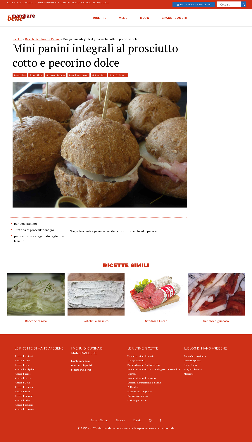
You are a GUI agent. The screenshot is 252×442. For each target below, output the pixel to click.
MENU (123, 18)
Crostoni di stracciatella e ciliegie (144, 382)
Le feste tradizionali (81, 369)
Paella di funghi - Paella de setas (143, 365)
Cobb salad (132, 387)
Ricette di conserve (24, 409)
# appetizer (36, 75)
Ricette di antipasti (24, 356)
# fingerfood (98, 75)
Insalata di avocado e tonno (141, 378)
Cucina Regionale (192, 360)
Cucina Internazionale (195, 356)
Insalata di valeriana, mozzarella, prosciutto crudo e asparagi (153, 371)
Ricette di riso (22, 365)
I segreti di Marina (193, 369)
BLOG (144, 18)
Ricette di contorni (24, 387)
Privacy (120, 420)
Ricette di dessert (24, 396)
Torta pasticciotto (136, 360)
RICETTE (99, 18)
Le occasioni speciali (81, 365)
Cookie (137, 420)
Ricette (9, 2)
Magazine (189, 373)
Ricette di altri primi (24, 369)
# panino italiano (55, 75)
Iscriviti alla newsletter (195, 4)
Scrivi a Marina (99, 420)
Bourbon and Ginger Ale (139, 391)
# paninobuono (118, 75)
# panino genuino (78, 75)
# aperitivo (19, 75)
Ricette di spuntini (24, 404)
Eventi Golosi (191, 365)
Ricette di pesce (23, 378)
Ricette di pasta (22, 360)
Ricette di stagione (80, 360)
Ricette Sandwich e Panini (29, 2)
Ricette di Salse (22, 391)
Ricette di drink (22, 400)
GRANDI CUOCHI (174, 18)
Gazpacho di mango (137, 396)
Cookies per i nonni (137, 400)
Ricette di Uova (22, 382)
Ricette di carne (23, 373)
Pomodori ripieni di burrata (140, 356)
